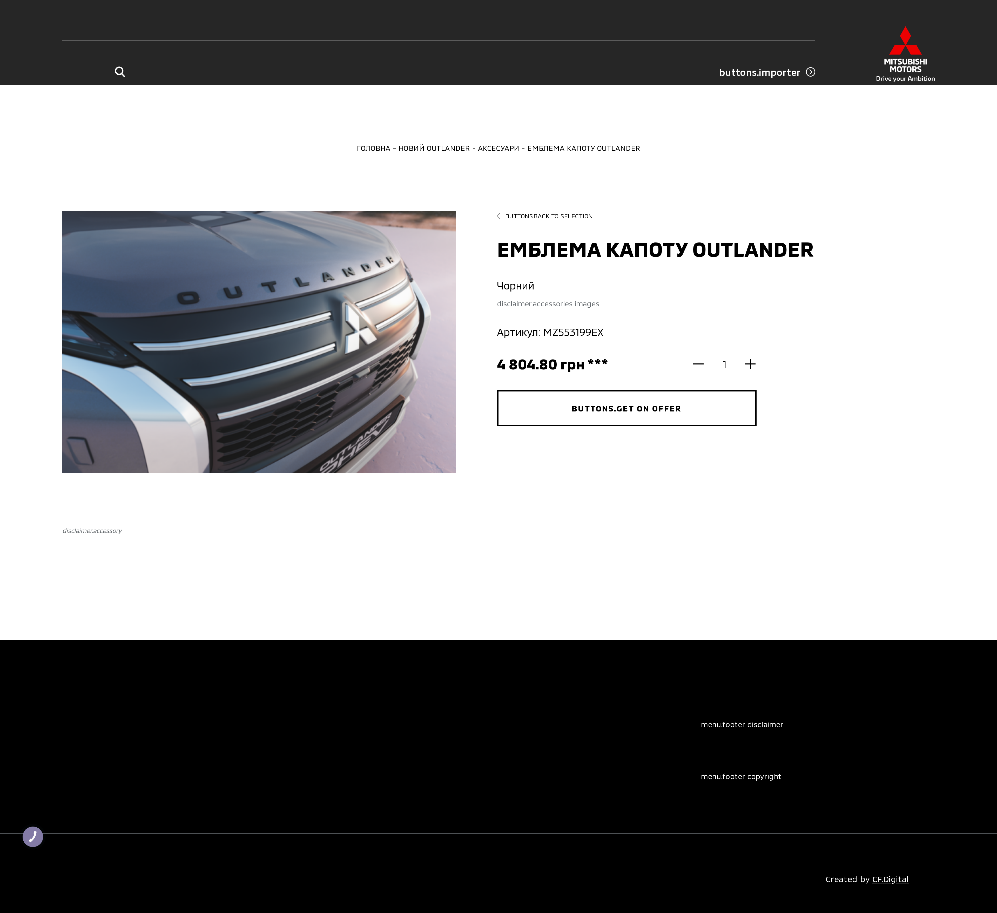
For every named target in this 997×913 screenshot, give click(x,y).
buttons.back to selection (549, 216)
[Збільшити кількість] (745, 364)
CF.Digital (890, 879)
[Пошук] (119, 72)
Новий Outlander (434, 148)
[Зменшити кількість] (703, 364)
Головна (373, 148)
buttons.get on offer (627, 408)
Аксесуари (499, 148)
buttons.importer (760, 72)
